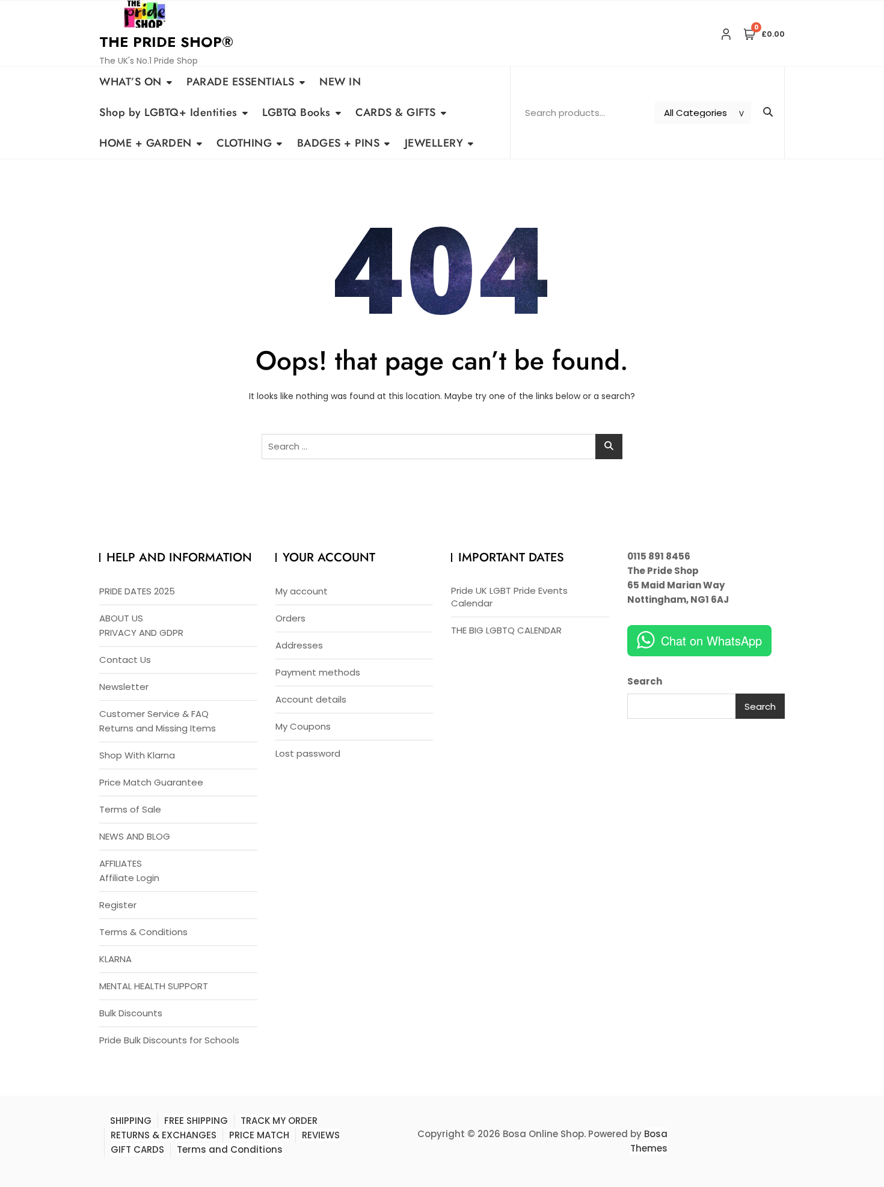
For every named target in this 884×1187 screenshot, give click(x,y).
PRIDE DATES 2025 (137, 591)
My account (301, 591)
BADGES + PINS (338, 143)
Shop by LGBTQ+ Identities (168, 112)
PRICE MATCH (259, 1135)
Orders (290, 618)
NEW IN (340, 82)
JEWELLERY (434, 143)
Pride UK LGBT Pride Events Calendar (509, 596)
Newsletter (124, 686)
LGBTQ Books (296, 112)
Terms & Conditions (143, 932)
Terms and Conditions (230, 1149)
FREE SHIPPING (196, 1120)
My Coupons (303, 726)
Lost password (307, 753)
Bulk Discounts (130, 1013)
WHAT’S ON (130, 82)
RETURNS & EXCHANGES (163, 1135)
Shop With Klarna (137, 755)
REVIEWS (321, 1135)
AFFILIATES (120, 863)
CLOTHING (244, 143)
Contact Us (125, 659)
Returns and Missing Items (157, 728)
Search (644, 681)
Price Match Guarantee (151, 782)
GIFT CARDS (137, 1149)
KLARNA (115, 959)
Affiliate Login (129, 877)
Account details (310, 699)
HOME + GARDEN (145, 143)
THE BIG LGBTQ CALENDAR (506, 630)
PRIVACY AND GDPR (141, 632)
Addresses (299, 645)
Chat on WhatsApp (711, 640)
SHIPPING (131, 1120)
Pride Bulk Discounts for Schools (169, 1040)
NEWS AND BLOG (134, 836)
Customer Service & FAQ (154, 713)
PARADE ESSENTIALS (240, 82)
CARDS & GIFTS (395, 112)
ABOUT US (121, 618)
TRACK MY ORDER (279, 1120)
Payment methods (317, 672)
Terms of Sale (130, 809)
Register (118, 905)
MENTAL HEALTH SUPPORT (153, 986)
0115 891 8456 (658, 556)
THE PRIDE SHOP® (166, 41)
